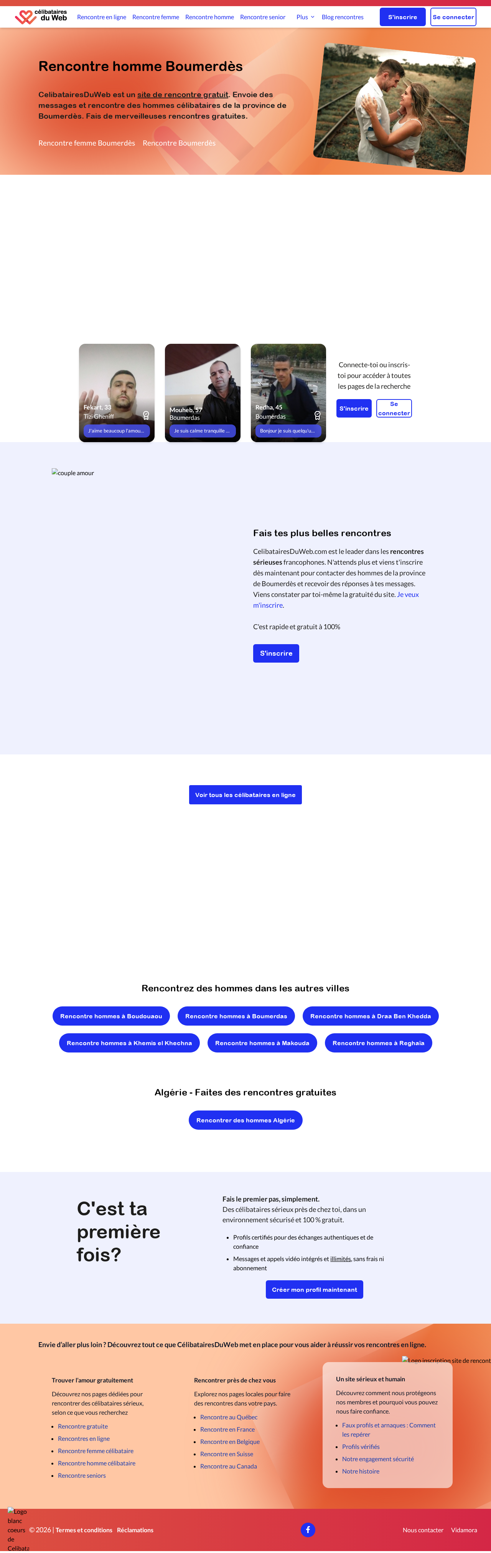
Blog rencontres (343, 16)
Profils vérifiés (361, 1446)
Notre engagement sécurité (378, 1458)
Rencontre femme (155, 16)
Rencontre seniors (82, 1475)
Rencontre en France (227, 1429)
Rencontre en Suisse (226, 1453)
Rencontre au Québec (228, 1416)
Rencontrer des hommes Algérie (245, 1120)
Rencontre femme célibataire (95, 1450)
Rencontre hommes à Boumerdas (236, 1016)
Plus (302, 16)
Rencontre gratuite (83, 1426)
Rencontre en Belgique (230, 1441)
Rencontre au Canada (228, 1466)
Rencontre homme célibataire (96, 1463)
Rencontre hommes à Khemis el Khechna (129, 1042)
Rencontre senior (262, 16)
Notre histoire (360, 1471)
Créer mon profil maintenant (314, 1289)
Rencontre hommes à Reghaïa (379, 1042)
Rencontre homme (209, 16)
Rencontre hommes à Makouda (262, 1042)
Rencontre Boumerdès (179, 142)
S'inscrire (402, 16)
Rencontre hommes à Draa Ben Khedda (370, 1016)
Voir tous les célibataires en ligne (245, 794)
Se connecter (453, 16)
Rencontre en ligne (101, 16)
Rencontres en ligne (84, 1438)
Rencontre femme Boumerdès (86, 142)
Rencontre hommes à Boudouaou (111, 1016)
